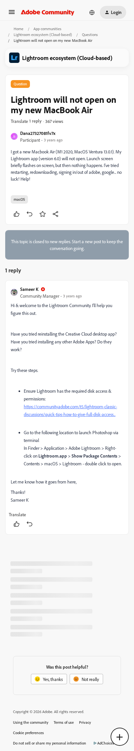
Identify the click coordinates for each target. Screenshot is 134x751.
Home (18, 28)
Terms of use (64, 722)
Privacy (85, 722)
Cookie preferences (28, 732)
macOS (19, 199)
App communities (47, 28)
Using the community (30, 722)
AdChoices (105, 743)
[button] (12, 14)
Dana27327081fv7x (37, 133)
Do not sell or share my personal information (49, 743)
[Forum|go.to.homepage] (47, 12)
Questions (90, 34)
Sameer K (29, 289)
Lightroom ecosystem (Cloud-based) (43, 34)
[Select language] (92, 12)
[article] (67, 407)
